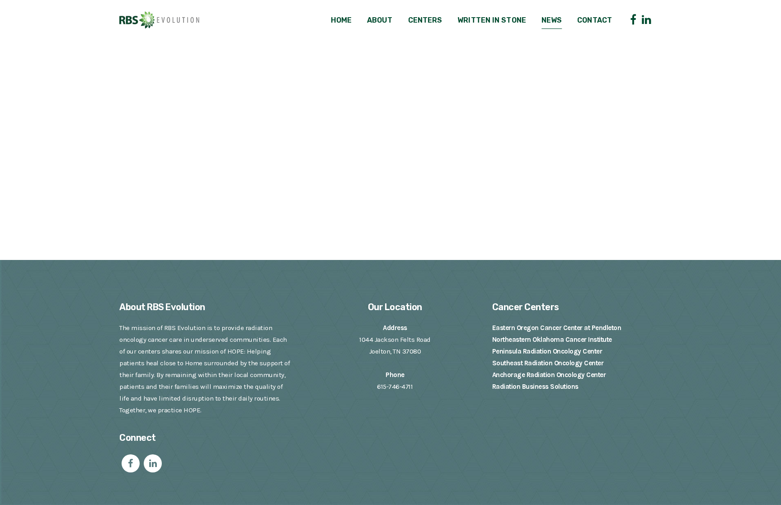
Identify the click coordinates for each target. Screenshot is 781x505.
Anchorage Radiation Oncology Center (549, 375)
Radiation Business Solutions (535, 386)
